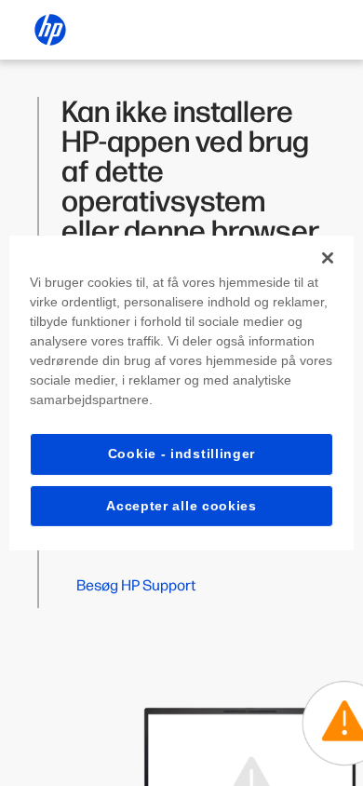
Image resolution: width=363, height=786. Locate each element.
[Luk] (327, 257)
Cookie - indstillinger (181, 453)
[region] (182, 393)
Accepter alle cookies (181, 505)
